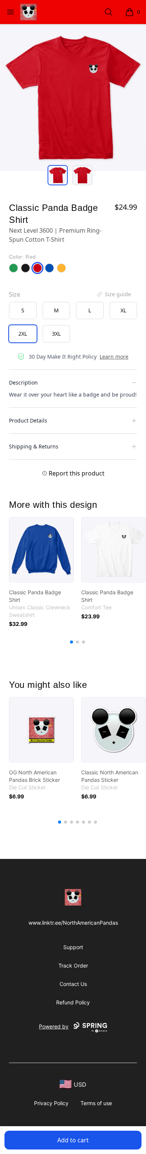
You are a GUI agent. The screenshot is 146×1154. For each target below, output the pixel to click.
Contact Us (73, 984)
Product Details (28, 420)
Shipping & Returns (33, 446)
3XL (56, 333)
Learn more (114, 356)
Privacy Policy (51, 1103)
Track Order (73, 965)
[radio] (23, 310)
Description (23, 382)
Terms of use (96, 1103)
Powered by (54, 1026)
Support (73, 947)
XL (123, 310)
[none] (113, 294)
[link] (41, 549)
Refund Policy (73, 1002)
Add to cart (73, 1140)
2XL (22, 333)
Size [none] (14, 294)
